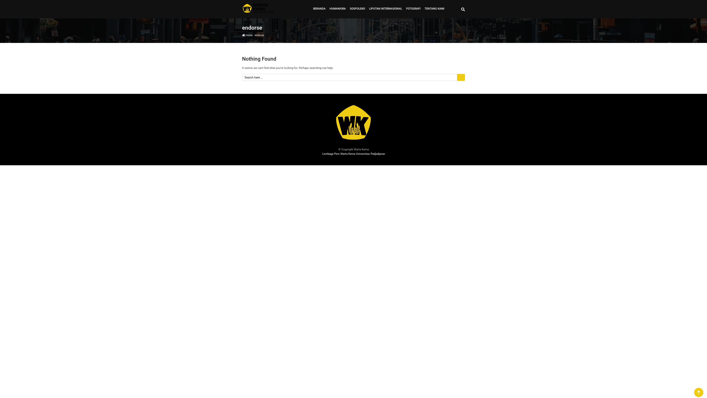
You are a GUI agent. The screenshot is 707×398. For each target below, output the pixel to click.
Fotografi (413, 8)
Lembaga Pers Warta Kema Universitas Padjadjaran (353, 154)
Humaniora (338, 8)
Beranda (319, 8)
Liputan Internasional (385, 8)
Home (248, 35)
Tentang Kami (434, 8)
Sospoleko (357, 8)
